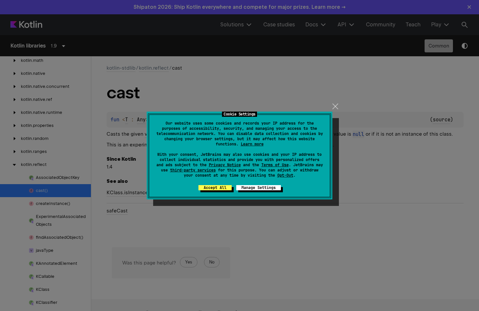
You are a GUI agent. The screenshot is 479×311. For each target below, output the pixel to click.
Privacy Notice (225, 165)
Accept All (215, 187)
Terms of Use (275, 165)
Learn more (252, 144)
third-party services (193, 170)
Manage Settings (258, 187)
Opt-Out (285, 175)
